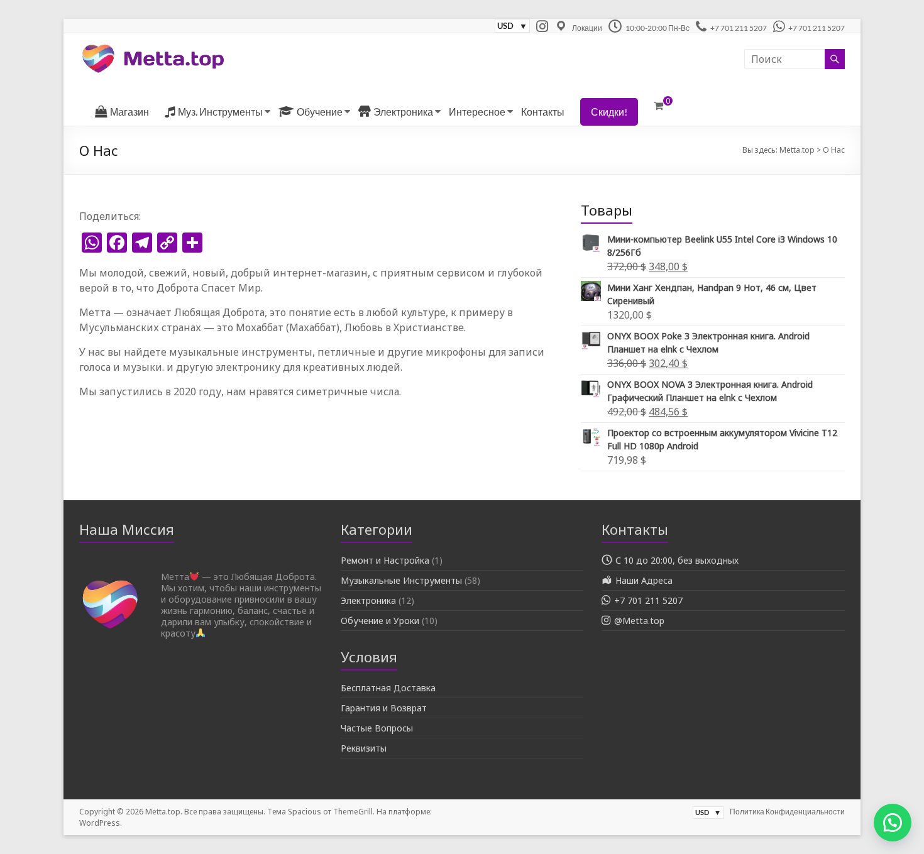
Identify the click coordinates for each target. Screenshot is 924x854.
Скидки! (609, 112)
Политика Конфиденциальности (787, 811)
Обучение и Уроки (380, 621)
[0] (658, 105)
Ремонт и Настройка (385, 560)
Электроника (368, 600)
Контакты (542, 112)
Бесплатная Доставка (388, 688)
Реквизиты (364, 748)
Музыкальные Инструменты (401, 580)
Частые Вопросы (377, 728)
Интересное (477, 112)
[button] (892, 822)
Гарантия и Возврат (384, 708)
